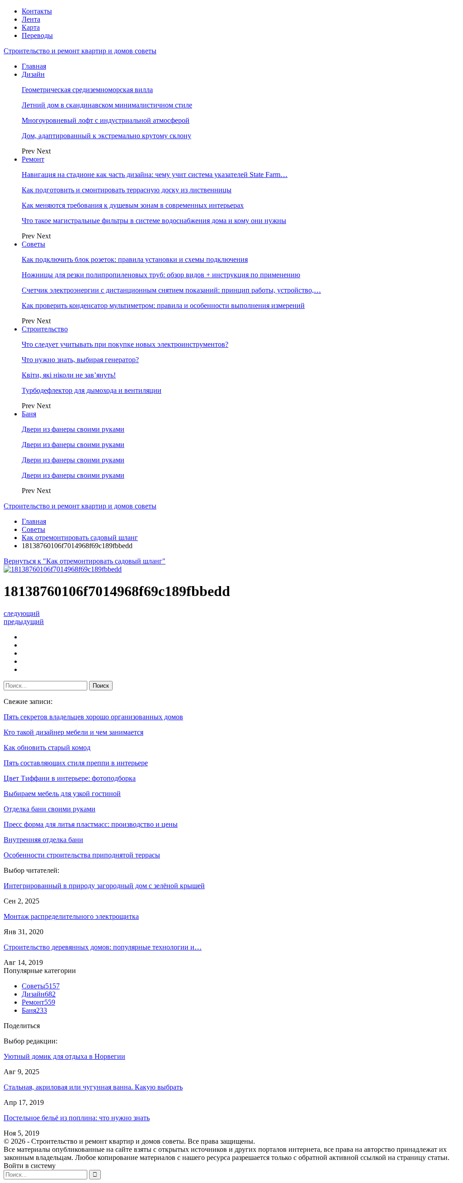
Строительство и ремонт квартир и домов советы (80, 51)
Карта (31, 27)
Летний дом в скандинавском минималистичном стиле (107, 105)
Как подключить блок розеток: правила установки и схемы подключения (135, 259)
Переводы (37, 35)
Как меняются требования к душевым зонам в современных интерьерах (133, 205)
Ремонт (33, 159)
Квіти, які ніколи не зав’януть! (69, 375)
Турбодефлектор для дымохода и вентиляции (91, 390)
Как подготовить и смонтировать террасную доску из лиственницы (127, 190)
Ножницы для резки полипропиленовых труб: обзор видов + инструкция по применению (161, 275)
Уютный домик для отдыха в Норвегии (64, 1056)
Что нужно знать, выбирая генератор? (80, 359)
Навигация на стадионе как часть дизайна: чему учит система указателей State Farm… (155, 174)
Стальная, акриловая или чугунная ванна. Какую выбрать (93, 1087)
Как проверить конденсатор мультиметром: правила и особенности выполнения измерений (163, 305)
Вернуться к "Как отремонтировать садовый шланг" (84, 561)
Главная (34, 66)
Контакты (37, 11)
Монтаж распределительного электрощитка (71, 916)
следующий (22, 613)
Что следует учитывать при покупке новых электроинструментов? (125, 344)
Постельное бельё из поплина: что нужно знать (77, 1118)
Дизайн (33, 74)
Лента (31, 19)
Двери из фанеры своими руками (73, 429)
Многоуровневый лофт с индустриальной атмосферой (105, 120)
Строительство (45, 329)
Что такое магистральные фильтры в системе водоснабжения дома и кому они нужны (154, 220)
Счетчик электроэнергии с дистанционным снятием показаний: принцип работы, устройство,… (171, 290)
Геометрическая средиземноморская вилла (87, 89)
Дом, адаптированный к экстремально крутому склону (106, 136)
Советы (33, 244)
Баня (29, 414)
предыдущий (24, 621)
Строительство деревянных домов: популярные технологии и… (103, 947)
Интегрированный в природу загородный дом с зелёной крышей (104, 886)
